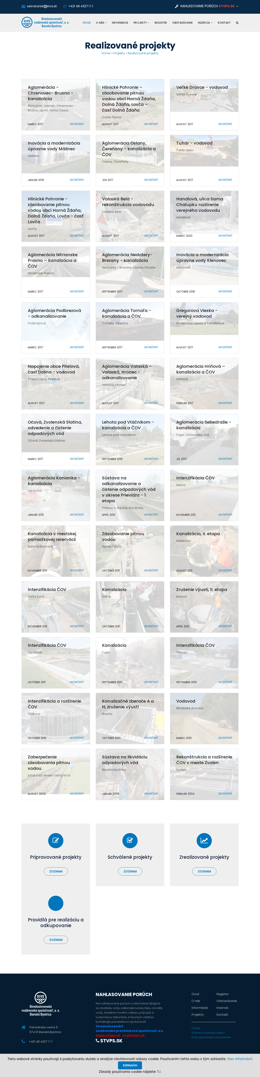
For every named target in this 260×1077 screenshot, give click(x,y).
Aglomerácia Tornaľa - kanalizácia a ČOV (126, 313)
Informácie (120, 23)
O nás (100, 23)
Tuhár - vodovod (194, 143)
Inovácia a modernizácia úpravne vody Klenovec (202, 257)
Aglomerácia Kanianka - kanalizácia (54, 481)
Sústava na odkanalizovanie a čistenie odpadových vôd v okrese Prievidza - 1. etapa (129, 489)
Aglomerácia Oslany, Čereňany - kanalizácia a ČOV (129, 149)
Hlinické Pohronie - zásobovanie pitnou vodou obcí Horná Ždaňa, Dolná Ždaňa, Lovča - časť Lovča (55, 210)
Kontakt (224, 23)
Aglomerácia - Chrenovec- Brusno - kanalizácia (50, 93)
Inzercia (204, 23)
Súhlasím (130, 1065)
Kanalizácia (114, 589)
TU (159, 1071)
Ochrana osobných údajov (208, 1033)
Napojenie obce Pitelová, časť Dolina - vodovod (54, 369)
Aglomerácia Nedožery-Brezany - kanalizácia (127, 257)
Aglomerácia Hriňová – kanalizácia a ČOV (200, 369)
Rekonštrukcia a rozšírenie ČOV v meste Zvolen (204, 760)
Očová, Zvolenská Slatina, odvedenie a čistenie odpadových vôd (55, 428)
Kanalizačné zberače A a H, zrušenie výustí (128, 704)
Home (106, 53)
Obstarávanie (182, 23)
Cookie (195, 1028)
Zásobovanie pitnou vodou (123, 536)
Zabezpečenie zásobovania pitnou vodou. (49, 762)
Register (161, 23)
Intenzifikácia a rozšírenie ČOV (54, 704)
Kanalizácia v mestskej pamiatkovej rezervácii (52, 536)
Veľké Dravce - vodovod (202, 87)
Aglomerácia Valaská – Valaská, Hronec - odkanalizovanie (127, 372)
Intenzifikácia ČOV (195, 478)
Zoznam (55, 871)
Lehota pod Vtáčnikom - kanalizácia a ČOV (128, 425)
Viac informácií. (240, 1059)
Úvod (87, 23)
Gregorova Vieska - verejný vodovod (197, 313)
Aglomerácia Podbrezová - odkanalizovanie (54, 313)
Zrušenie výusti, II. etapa (201, 589)
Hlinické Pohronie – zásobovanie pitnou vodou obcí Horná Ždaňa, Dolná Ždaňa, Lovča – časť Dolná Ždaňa (129, 98)
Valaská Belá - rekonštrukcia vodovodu (128, 202)
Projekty (140, 23)
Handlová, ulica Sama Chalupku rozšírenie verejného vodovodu (199, 204)
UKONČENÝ (77, 124)
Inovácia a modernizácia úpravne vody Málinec (54, 146)
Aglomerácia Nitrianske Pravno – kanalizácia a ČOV (52, 260)
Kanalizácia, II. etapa (198, 534)
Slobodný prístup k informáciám (211, 1037)
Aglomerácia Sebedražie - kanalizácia (203, 425)
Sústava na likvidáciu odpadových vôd (125, 760)
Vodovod (185, 701)
